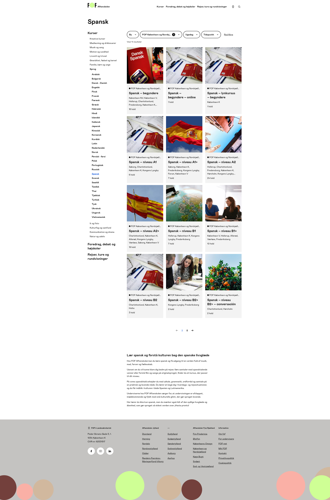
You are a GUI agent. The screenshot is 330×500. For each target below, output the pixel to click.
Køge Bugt (198, 456)
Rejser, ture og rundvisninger (212, 6)
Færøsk (96, 100)
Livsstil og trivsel (98, 56)
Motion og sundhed (99, 51)
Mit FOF (222, 448)
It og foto (94, 223)
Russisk (95, 169)
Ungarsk (96, 212)
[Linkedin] (109, 451)
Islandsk (96, 117)
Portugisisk (97, 165)
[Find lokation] (233, 7)
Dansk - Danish (99, 83)
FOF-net (222, 443)
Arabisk (96, 74)
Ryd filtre (228, 34)
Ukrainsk (96, 208)
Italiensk (96, 122)
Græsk (95, 104)
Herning (146, 438)
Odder (145, 453)
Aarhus (171, 458)
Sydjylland (173, 434)
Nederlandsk (98, 147)
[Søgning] (239, 7)
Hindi (94, 113)
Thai (94, 191)
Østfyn (196, 438)
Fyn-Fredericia (200, 434)
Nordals (146, 443)
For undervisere (226, 438)
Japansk (96, 126)
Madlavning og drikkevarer (103, 43)
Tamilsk (95, 186)
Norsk (95, 152)
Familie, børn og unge (100, 64)
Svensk (95, 178)
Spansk (95, 173)
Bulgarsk (96, 78)
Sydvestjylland (175, 448)
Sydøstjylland (174, 438)
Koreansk (96, 134)
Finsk (94, 91)
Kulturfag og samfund (100, 227)
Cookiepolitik (225, 463)
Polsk (94, 160)
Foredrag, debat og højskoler (180, 6)
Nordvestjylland (150, 448)
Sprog (93, 69)
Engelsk (96, 87)
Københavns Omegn (202, 443)
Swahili (95, 182)
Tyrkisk (95, 199)
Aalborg (172, 453)
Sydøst (196, 461)
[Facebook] (91, 451)
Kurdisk (96, 139)
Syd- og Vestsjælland (203, 466)
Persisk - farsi (98, 156)
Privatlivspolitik (226, 458)
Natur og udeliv (97, 236)
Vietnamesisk (98, 217)
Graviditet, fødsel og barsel (103, 60)
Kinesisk (96, 130)
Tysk (94, 204)
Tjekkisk (96, 195)
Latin (94, 143)
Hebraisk (96, 108)
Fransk (95, 96)
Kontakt (222, 453)
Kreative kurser (97, 38)
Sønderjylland (174, 443)
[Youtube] (100, 451)
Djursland (146, 434)
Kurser (160, 6)
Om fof (221, 434)
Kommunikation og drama (102, 232)
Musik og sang (97, 47)
